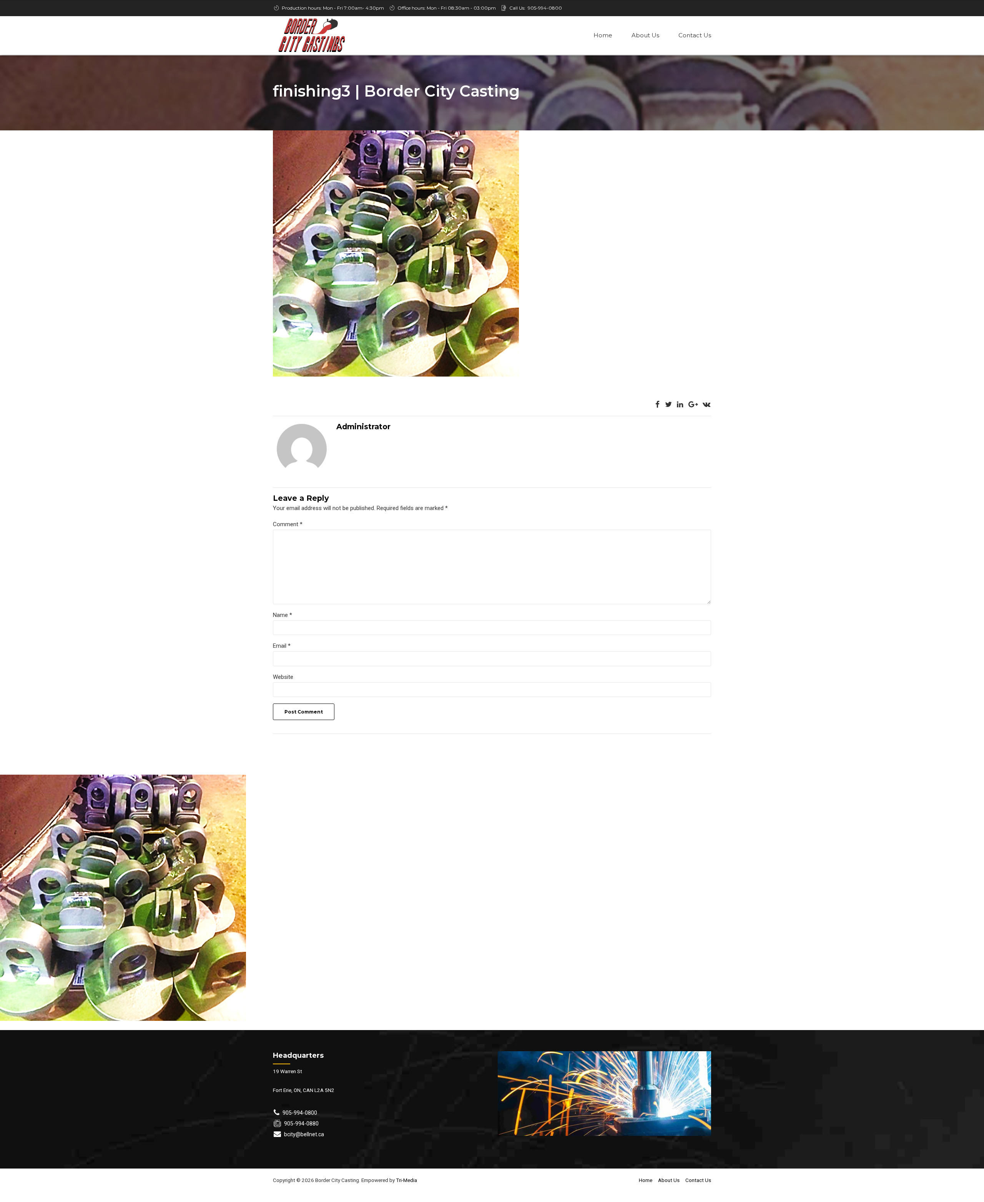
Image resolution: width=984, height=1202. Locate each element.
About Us (645, 35)
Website (283, 677)
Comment (288, 524)
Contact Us (694, 35)
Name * (282, 615)
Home (602, 35)
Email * (282, 645)
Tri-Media (406, 1180)
